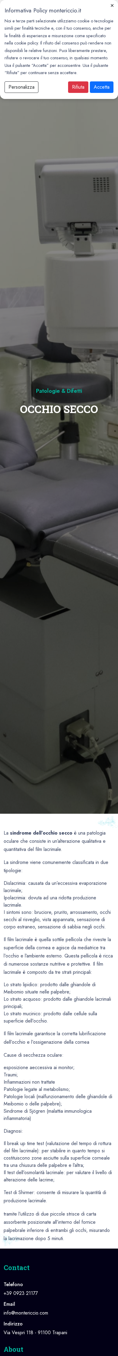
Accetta (102, 87)
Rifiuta (78, 87)
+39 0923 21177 (21, 1293)
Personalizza (21, 87)
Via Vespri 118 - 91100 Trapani (35, 1332)
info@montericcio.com (26, 1312)
